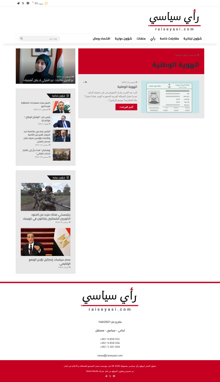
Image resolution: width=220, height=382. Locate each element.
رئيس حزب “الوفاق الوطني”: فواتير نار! (37, 119)
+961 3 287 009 (110, 346)
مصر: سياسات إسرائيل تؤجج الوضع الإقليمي (49, 261)
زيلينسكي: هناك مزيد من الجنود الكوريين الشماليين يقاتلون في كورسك (46, 216)
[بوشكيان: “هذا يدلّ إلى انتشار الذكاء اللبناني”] (61, 155)
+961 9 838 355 (110, 339)
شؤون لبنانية (192, 38)
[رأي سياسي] (174, 20)
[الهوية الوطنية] (170, 97)
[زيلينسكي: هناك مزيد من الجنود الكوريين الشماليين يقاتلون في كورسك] (45, 197)
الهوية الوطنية (127, 87)
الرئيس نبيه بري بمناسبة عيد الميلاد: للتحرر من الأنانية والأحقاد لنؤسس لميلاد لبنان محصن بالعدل (37, 136)
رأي (152, 38)
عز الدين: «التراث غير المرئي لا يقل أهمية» (48, 80)
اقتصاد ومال (101, 38)
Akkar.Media (92, 371)
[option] (45, 66)
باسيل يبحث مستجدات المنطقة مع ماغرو (35, 104)
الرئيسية (193, 55)
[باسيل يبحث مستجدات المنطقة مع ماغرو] (61, 107)
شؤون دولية (123, 38)
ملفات (141, 38)
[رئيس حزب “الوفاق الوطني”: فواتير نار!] (61, 121)
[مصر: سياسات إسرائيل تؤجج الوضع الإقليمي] (45, 242)
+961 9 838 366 (110, 343)
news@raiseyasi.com (110, 355)
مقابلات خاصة (169, 38)
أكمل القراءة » (126, 107)
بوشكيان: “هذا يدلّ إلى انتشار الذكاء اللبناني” (36, 152)
